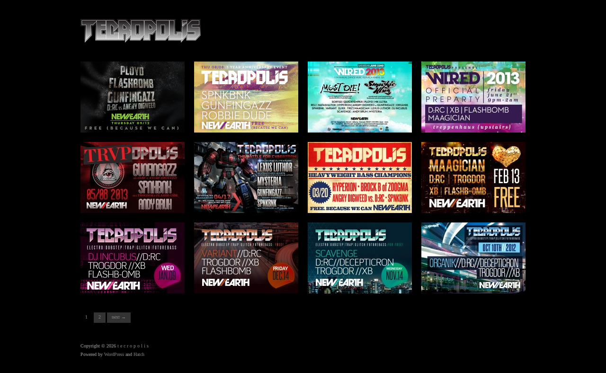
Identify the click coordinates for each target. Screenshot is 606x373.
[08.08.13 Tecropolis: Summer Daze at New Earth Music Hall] (246, 96)
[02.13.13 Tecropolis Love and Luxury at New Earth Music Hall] (473, 176)
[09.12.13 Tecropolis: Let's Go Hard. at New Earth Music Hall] (132, 96)
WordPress (114, 354)
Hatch (139, 354)
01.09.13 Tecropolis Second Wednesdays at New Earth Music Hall (137, 281)
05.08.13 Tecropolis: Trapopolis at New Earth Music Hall (135, 201)
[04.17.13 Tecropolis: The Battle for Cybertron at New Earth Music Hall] (246, 176)
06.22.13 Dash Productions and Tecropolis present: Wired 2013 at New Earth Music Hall (361, 117)
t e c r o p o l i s (133, 345)
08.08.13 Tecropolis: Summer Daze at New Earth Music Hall (249, 120)
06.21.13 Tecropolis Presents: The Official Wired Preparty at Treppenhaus (475, 117)
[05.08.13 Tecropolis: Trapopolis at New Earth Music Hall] (132, 176)
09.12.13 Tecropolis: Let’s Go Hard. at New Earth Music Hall (136, 120)
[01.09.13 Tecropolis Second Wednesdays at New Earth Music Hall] (132, 257)
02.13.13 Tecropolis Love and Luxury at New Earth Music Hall (473, 201)
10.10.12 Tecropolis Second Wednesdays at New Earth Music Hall (478, 281)
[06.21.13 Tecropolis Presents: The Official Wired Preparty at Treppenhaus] (473, 96)
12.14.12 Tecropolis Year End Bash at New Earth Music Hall (249, 281)
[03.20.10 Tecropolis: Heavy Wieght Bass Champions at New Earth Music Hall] (360, 176)
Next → (119, 317)
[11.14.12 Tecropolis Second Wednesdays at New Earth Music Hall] (360, 257)
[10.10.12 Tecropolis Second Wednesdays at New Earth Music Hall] (473, 257)
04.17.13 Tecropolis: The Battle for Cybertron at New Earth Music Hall (249, 201)
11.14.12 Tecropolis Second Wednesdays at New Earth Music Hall (365, 281)
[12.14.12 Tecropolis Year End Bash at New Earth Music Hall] (246, 257)
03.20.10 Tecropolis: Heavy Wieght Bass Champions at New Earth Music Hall (364, 198)
